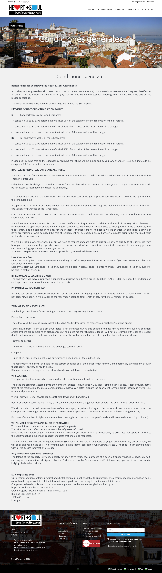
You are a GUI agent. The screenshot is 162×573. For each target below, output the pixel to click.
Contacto (147, 9)
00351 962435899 (38, 542)
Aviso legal (87, 533)
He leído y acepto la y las (125, 540)
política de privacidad (133, 539)
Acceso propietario (138, 2)
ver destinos (17, 26)
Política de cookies (90, 531)
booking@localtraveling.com (26, 550)
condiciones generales (122, 541)
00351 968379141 (21, 542)
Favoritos (150, 2)
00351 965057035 (38, 547)
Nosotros (133, 9)
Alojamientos (105, 9)
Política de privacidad (92, 536)
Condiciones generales (92, 528)
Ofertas (120, 9)
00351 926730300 (21, 547)
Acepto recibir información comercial (123, 546)
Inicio (91, 9)
